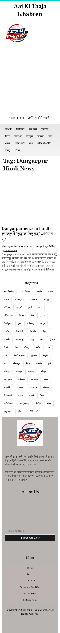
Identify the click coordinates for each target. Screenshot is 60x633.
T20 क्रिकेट (25, 291)
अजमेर (39, 291)
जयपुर (8, 150)
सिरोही (38, 403)
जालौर (6, 331)
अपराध (8, 143)
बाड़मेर (45, 355)
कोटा (40, 307)
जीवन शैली (19, 143)
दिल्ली (7, 136)
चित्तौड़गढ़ (8, 323)
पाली (6, 355)
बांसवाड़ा (16, 363)
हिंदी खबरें (20, 129)
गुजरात (42, 315)
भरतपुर (19, 371)
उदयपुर (46, 299)
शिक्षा (31, 143)
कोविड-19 (8, 315)
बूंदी (49, 363)
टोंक (41, 339)
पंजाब (48, 347)
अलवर (6, 299)
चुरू (19, 323)
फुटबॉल (34, 355)
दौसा (16, 347)
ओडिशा (7, 307)
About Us (30, 574)
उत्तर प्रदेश (19, 299)
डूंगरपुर (52, 339)
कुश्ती (30, 307)
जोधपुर (45, 331)
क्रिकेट (21, 315)
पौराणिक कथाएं (19, 355)
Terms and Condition (30, 587)
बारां (5, 363)
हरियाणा (21, 411)
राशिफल (46, 387)
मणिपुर (43, 371)
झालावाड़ (19, 339)
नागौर (38, 347)
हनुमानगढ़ (8, 411)
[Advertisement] (30, 81)
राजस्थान (18, 136)
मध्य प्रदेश (8, 379)
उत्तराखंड (33, 299)
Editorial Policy (30, 600)
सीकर (49, 403)
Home (8, 129)
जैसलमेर (32, 331)
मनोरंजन (40, 136)
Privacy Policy (30, 593)
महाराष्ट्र (34, 379)
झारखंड (7, 339)
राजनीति (44, 129)
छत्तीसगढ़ (30, 323)
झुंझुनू (31, 339)
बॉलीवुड (29, 136)
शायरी (31, 395)
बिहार (28, 363)
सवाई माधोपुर (25, 403)
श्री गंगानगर (8, 403)
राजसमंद (20, 387)
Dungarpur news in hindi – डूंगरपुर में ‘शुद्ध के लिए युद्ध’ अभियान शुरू (27, 234)
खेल (50, 136)
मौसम (46, 379)
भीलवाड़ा (31, 371)
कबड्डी (19, 307)
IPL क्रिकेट (9, 291)
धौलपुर (26, 347)
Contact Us (30, 580)
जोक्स (17, 150)
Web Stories (44, 143)
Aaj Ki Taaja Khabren (30, 10)
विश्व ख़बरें (33, 129)
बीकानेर (39, 363)
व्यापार (20, 395)
